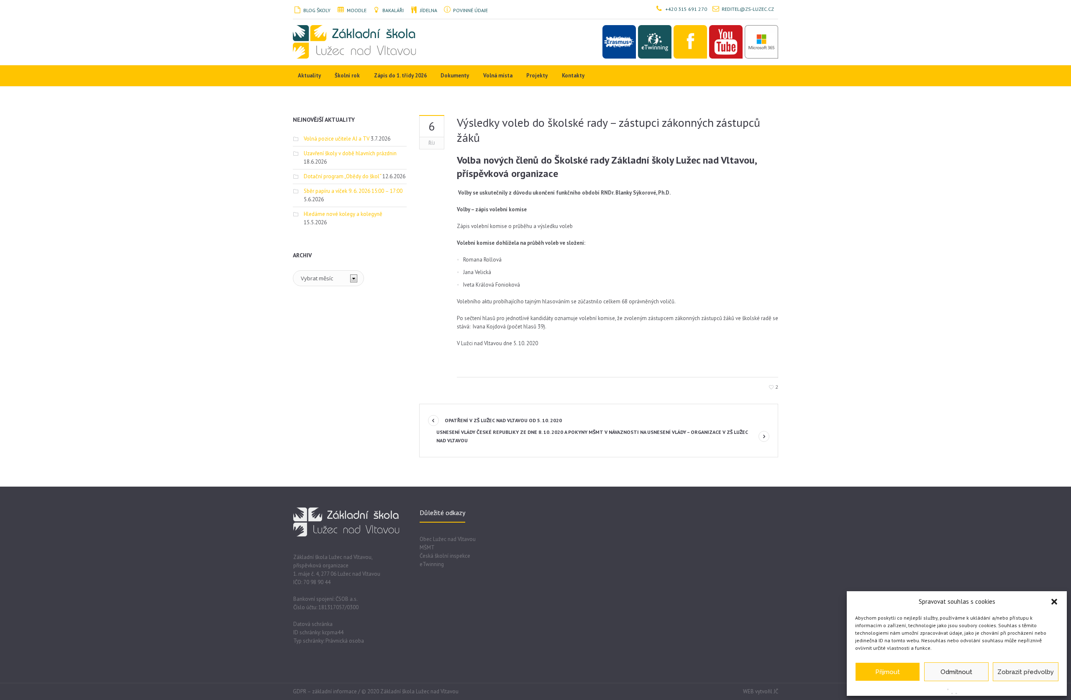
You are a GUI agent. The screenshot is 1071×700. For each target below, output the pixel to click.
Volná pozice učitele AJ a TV (336, 138)
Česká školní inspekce (445, 555)
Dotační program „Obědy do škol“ (342, 176)
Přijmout (887, 672)
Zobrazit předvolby (1025, 672)
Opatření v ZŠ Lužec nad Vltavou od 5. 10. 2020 (503, 420)
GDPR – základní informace (325, 691)
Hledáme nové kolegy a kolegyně (343, 214)
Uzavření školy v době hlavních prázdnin (350, 153)
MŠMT (427, 547)
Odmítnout (956, 672)
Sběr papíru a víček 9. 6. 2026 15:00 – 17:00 (353, 191)
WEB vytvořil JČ (760, 691)
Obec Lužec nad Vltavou (448, 539)
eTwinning (432, 564)
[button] (1054, 601)
